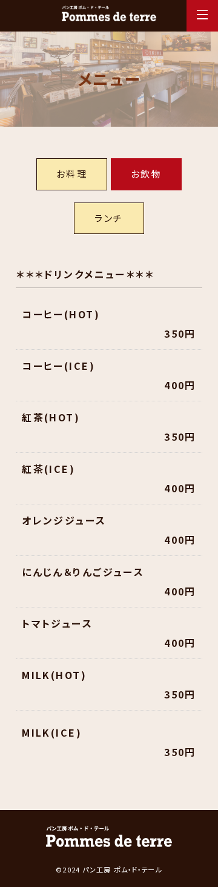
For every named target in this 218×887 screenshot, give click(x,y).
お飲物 (146, 173)
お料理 (71, 173)
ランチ (108, 218)
